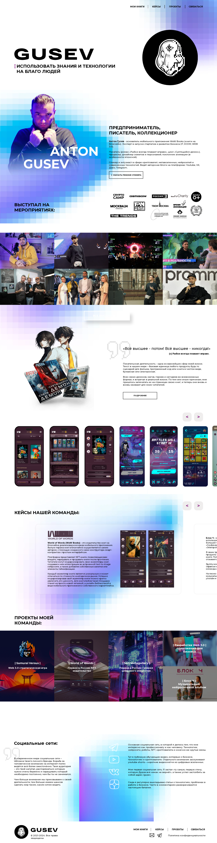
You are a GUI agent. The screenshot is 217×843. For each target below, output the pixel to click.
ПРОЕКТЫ (175, 6)
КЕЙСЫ (156, 6)
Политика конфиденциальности (186, 835)
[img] (44, 830)
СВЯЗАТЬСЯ (196, 6)
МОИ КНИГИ (137, 6)
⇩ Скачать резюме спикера (126, 175)
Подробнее (140, 395)
